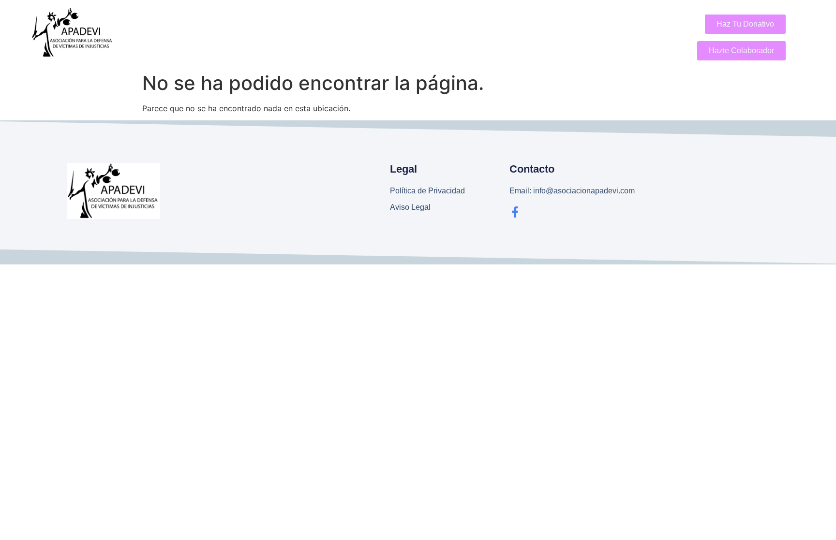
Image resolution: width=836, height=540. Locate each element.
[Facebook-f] (515, 212)
